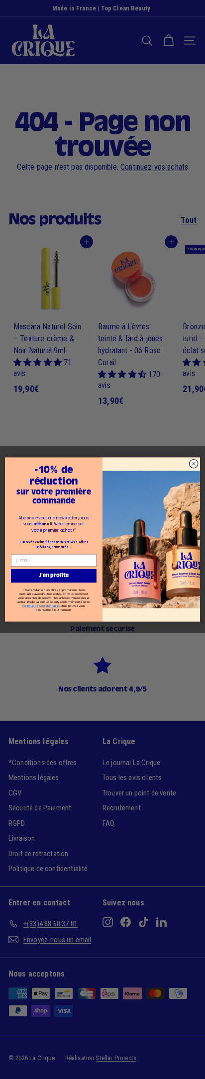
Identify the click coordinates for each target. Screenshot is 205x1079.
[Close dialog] (193, 463)
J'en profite (54, 576)
